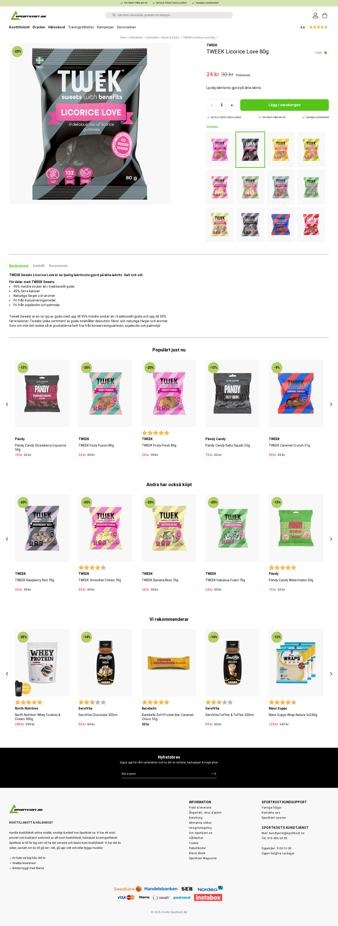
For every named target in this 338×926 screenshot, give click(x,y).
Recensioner (58, 266)
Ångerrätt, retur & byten (205, 812)
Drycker (39, 27)
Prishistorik (243, 75)
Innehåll (38, 266)
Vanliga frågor (271, 807)
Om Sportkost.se (200, 833)
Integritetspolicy (200, 828)
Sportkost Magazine (203, 858)
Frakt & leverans (200, 807)
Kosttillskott (19, 27)
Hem (123, 37)
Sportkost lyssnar (274, 817)
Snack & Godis (170, 37)
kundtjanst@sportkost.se (287, 833)
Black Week (197, 853)
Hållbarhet (196, 838)
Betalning (195, 817)
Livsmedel (151, 37)
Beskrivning (18, 266)
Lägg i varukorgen (285, 105)
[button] (89, 123)
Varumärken (126, 27)
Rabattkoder (197, 848)
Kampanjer (105, 27)
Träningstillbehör (81, 27)
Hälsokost (56, 27)
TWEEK (211, 45)
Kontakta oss (271, 812)
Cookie (194, 843)
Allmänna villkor (200, 822)
